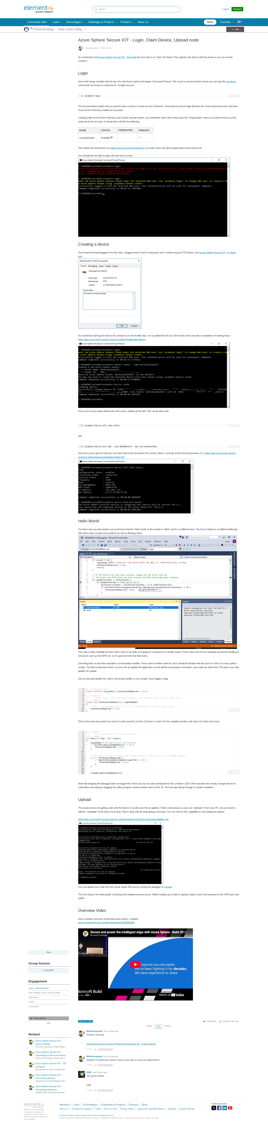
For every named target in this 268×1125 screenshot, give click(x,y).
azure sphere (40, 1018)
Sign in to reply (85, 1021)
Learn (76, 1104)
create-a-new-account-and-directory (127, 148)
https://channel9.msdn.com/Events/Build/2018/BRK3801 (106, 922)
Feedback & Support (82, 1109)
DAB (89, 1072)
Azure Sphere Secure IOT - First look (117, 57)
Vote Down (91, 1049)
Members (65, 1104)
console (168, 887)
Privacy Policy (127, 1109)
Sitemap (172, 1109)
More (31, 28)
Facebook (219, 1108)
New (237, 29)
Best (158, 1026)
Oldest (149, 1026)
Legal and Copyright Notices (151, 1109)
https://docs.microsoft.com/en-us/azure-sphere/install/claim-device (111, 339)
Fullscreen (233, 95)
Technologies (90, 1104)
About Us (64, 1109)
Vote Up (88, 1049)
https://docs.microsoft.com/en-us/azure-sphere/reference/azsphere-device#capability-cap (123, 819)
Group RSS (49, 970)
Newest (168, 1026)
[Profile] (239, 22)
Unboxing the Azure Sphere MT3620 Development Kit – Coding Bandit (121, 1044)
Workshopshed (41, 988)
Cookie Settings (187, 1109)
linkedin (224, 1108)
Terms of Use (110, 1109)
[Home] (38, 9)
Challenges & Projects (113, 1104)
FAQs (98, 1109)
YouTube (230, 1108)
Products (133, 1104)
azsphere (231, 81)
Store (144, 1104)
